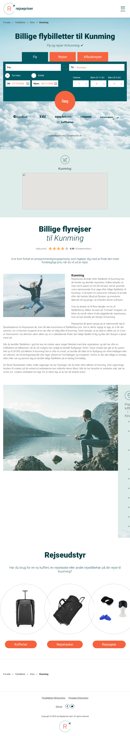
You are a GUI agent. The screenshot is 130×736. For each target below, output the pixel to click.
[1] (50, 249)
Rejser (62, 57)
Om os (59, 706)
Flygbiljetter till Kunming (53, 698)
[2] (54, 249)
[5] (67, 249)
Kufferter (20, 644)
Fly (35, 57)
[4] (63, 249)
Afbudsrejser (93, 57)
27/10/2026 (18, 83)
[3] (58, 249)
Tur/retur (16, 75)
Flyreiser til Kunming (78, 698)
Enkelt (41, 75)
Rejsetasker (65, 644)
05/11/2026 (47, 83)
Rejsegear (109, 644)
